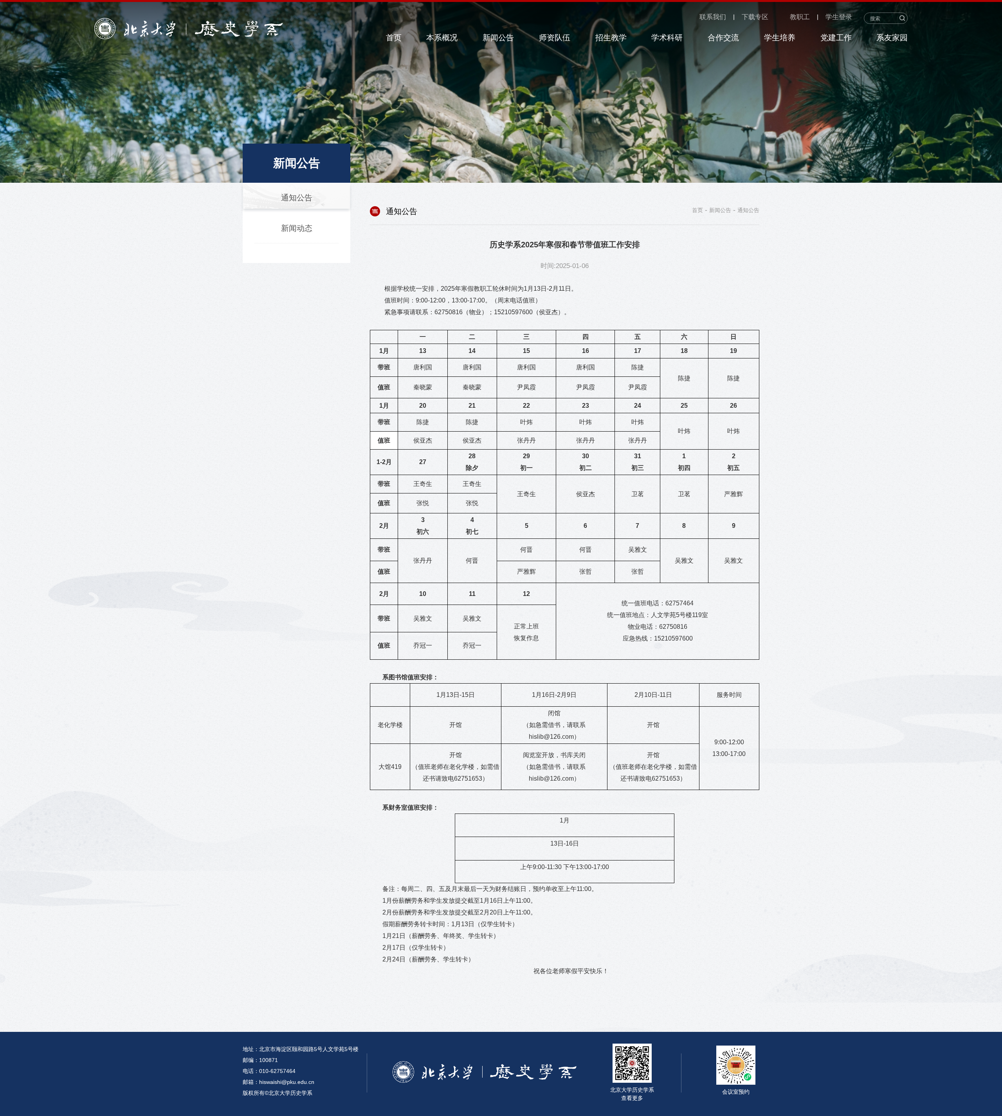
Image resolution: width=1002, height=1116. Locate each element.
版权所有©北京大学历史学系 (277, 1093)
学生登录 (838, 17)
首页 (394, 37)
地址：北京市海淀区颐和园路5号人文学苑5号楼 (301, 1049)
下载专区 (755, 17)
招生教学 (611, 37)
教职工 (800, 17)
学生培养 (779, 37)
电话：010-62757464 (269, 1071)
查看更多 (632, 1098)
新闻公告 (498, 37)
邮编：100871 (260, 1060)
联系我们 (712, 17)
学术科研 (667, 37)
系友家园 (892, 37)
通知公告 (748, 210)
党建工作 (836, 37)
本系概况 (442, 37)
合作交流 (723, 37)
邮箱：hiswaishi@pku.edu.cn (278, 1082)
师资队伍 (554, 37)
